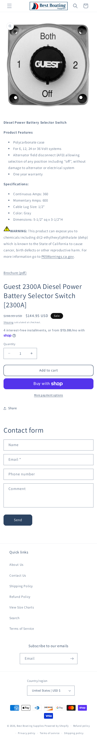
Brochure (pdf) (15, 272)
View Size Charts (21, 607)
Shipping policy (74, 733)
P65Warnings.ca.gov (57, 256)
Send (18, 520)
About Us (16, 564)
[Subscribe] (72, 658)
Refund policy (81, 725)
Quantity (9, 344)
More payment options (48, 395)
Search (14, 618)
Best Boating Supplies (30, 725)
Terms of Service (21, 628)
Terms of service (50, 733)
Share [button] (12, 408)
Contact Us (17, 575)
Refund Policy (19, 597)
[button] (9, 6)
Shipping (8, 322)
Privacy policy (26, 733)
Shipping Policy (21, 586)
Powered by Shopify (56, 725)
